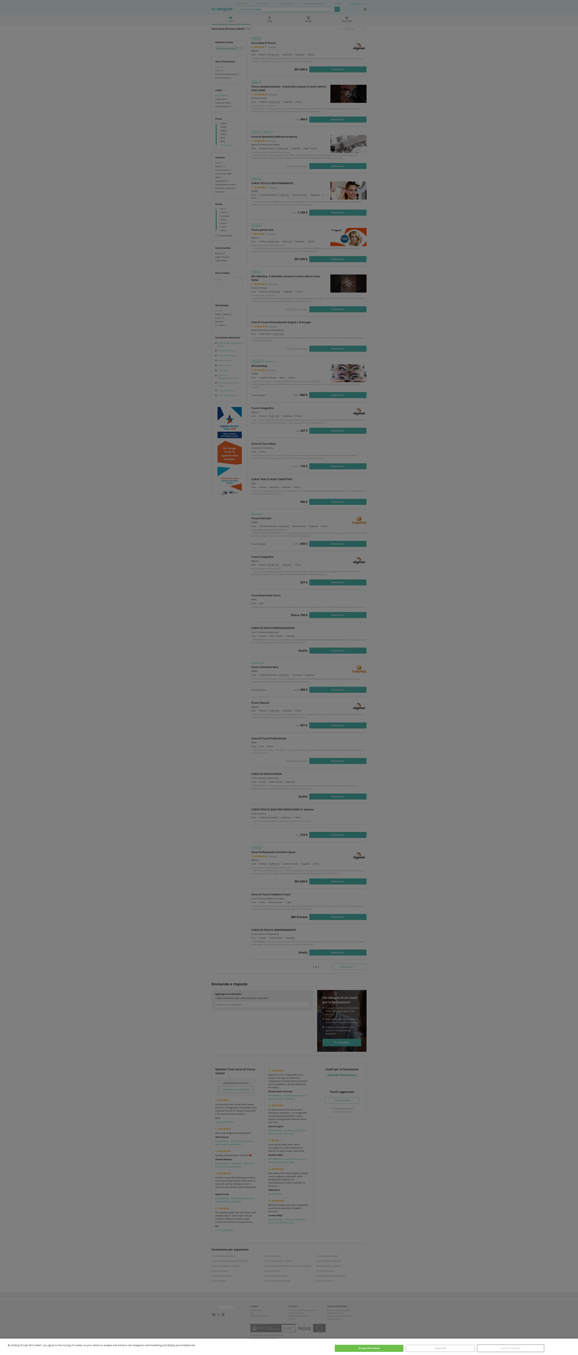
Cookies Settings (510, 1348)
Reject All (440, 1348)
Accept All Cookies (369, 1348)
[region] (289, 1347)
